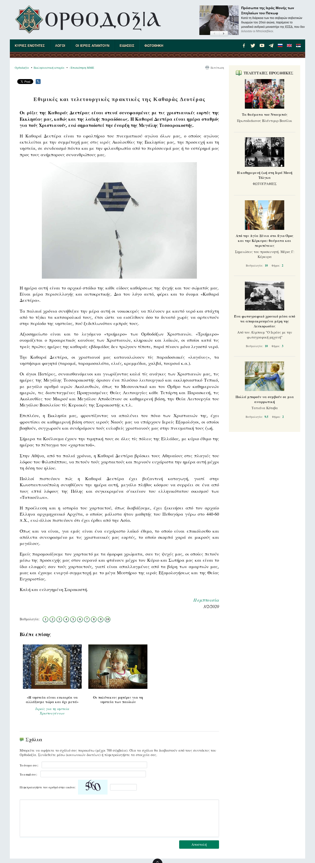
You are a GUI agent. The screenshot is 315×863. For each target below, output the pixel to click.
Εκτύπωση (217, 67)
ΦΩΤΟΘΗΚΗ (153, 46)
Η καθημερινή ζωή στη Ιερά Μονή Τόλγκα (264, 175)
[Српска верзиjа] (298, 45)
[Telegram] (271, 45)
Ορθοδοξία (22, 67)
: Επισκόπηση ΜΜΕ (81, 67)
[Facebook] (244, 45)
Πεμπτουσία (206, 600)
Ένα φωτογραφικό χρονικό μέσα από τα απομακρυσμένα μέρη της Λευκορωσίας (264, 321)
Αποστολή (199, 844)
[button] (214, 33)
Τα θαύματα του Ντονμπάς (264, 114)
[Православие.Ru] (280, 45)
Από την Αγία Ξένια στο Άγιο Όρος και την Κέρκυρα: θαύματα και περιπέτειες (264, 240)
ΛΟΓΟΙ (60, 46)
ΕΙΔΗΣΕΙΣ (127, 46)
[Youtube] (262, 45)
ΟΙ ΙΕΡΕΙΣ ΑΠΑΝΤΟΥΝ (92, 46)
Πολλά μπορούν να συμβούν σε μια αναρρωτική (265, 399)
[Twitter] (253, 45)
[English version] (289, 45)
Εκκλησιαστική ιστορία (49, 67)
